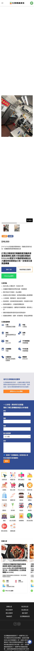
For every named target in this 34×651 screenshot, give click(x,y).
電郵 (4, 426)
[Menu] (2, 3)
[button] (30, 116)
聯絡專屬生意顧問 (25, 269)
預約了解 (9, 269)
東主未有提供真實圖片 (20, 560)
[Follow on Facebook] (15, 624)
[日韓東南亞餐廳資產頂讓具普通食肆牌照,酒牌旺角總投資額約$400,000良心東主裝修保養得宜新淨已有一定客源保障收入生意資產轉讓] (14, 553)
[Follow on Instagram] (19, 624)
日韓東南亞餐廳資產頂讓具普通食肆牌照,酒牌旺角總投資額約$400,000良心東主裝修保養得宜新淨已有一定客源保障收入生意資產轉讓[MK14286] (14, 568)
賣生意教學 (9, 613)
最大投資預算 (7, 433)
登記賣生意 (24, 610)
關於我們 (25, 613)
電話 (4, 418)
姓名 (4, 410)
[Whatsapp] (29, 642)
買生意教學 (9, 610)
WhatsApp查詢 (9, 590)
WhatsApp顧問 (8, 276)
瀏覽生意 (9, 606)
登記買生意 (24, 606)
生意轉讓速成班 (25, 616)
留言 (4, 441)
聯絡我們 (9, 616)
